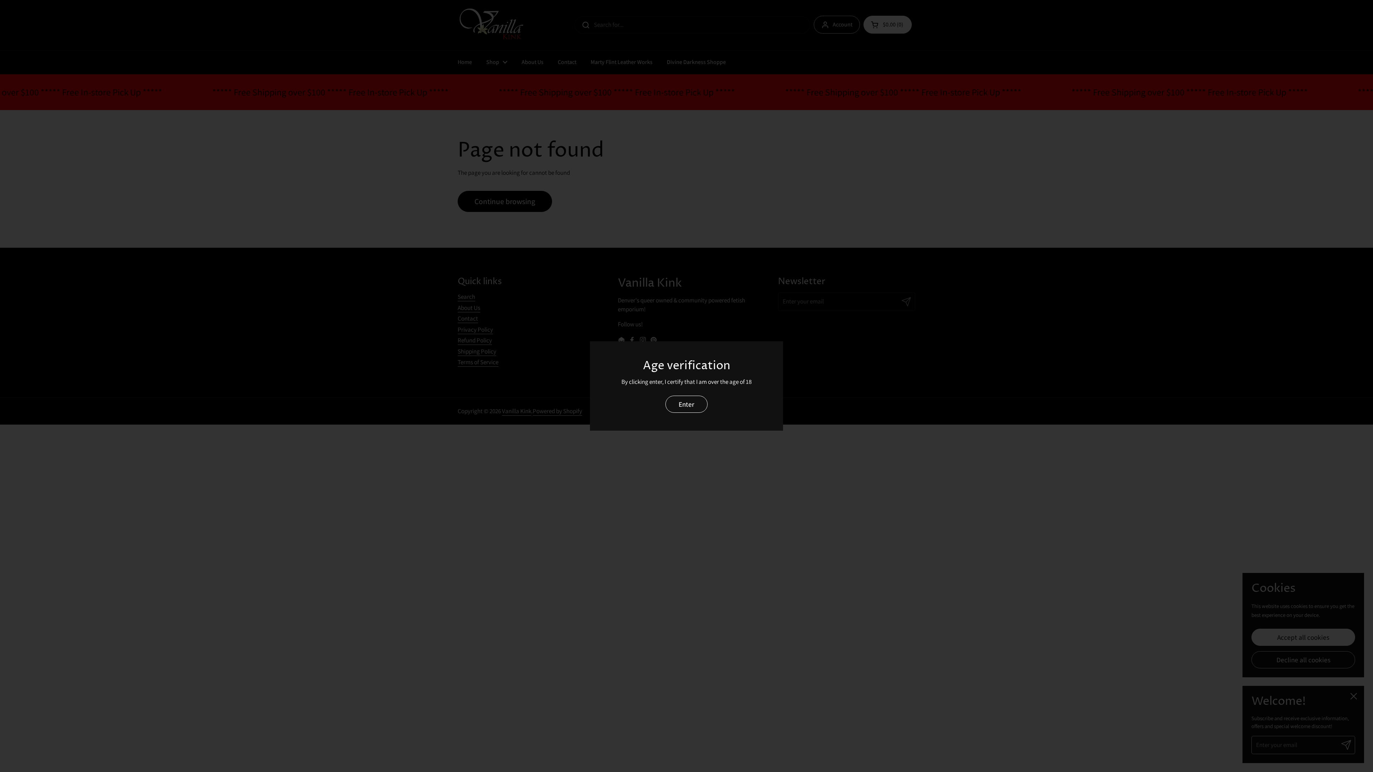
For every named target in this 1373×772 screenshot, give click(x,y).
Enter (686, 404)
